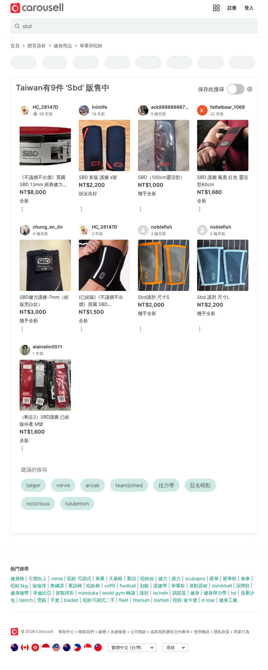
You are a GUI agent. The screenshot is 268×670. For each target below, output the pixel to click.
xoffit (109, 585)
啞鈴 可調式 (79, 578)
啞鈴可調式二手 (99, 600)
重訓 (131, 578)
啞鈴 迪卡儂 (185, 600)
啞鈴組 (147, 578)
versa (57, 578)
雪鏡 (41, 600)
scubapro (195, 578)
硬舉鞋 (230, 578)
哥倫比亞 (42, 593)
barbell (161, 600)
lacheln (160, 593)
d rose (208, 600)
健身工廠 (228, 600)
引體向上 (37, 578)
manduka (88, 593)
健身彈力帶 (215, 593)
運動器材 (198, 585)
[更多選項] (22, 209)
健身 (194, 593)
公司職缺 (138, 631)
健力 (162, 578)
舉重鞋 (178, 585)
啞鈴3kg (19, 585)
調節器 (179, 593)
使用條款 (201, 631)
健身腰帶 (19, 593)
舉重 (100, 578)
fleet (123, 600)
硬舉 (214, 578)
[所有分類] (216, 8)
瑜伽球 (39, 585)
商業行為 (241, 631)
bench (26, 600)
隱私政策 (221, 631)
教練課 (57, 585)
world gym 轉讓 (118, 593)
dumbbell (222, 585)
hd (233, 593)
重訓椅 (75, 585)
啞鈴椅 (93, 585)
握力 (176, 578)
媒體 (102, 631)
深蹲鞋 (243, 585)
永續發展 (118, 631)
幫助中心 (66, 631)
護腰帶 (160, 585)
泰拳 (245, 578)
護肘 (144, 593)
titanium (141, 600)
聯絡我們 (86, 631)
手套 (54, 600)
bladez (71, 600)
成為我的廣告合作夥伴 (170, 631)
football (128, 585)
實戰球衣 (65, 593)
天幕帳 (116, 578)
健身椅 (17, 578)
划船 (144, 585)
